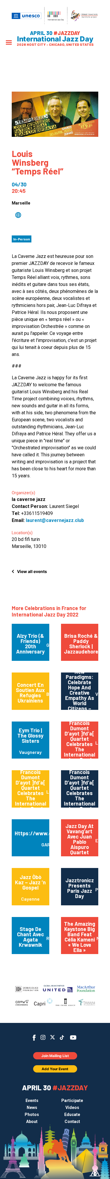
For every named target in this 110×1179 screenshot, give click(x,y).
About (32, 1121)
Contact (72, 1121)
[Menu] (9, 43)
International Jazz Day (55, 39)
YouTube (73, 1037)
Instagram (43, 1037)
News (32, 1107)
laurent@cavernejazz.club (55, 520)
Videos (72, 1107)
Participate (72, 1100)
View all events (32, 571)
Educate (72, 1114)
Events (32, 1100)
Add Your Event (55, 1069)
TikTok (62, 1037)
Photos (32, 1114)
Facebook (34, 1038)
